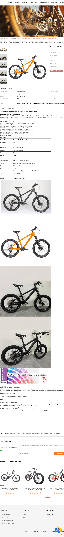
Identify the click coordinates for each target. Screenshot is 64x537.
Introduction (25, 514)
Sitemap (53, 531)
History (24, 517)
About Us (24, 2)
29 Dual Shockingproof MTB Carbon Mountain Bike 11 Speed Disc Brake (12, 489)
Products (17, 2)
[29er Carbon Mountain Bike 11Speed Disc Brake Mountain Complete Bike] (36, 476)
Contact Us (54, 2)
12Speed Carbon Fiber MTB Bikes (52, 433)
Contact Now (13, 493)
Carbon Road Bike (4, 517)
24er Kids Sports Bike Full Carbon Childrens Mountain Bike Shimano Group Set (38, 38)
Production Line (49, 514)
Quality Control (44, 2)
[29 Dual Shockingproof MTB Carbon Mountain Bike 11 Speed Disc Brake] (12, 476)
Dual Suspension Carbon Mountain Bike (32, 433)
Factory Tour (33, 2)
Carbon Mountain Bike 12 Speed (12, 433)
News (44, 531)
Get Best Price (57, 71)
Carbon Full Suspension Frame (7, 523)
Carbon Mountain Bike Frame (6, 520)
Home (10, 2)
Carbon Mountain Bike (5, 514)
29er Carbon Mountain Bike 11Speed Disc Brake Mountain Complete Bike (36, 489)
